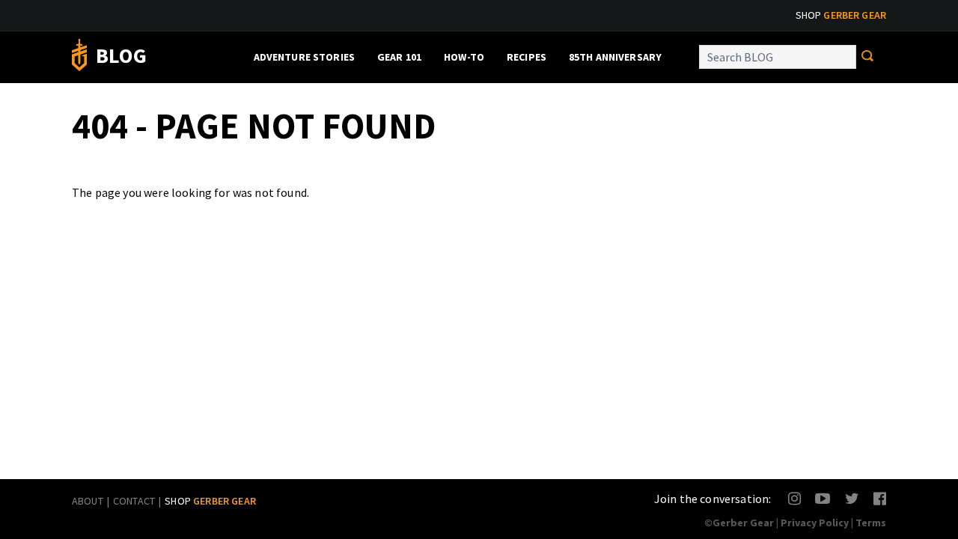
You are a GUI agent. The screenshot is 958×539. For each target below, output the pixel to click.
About (87, 501)
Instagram (795, 498)
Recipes (526, 57)
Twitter (852, 498)
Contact (134, 501)
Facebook (880, 498)
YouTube (822, 498)
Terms (870, 522)
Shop (841, 15)
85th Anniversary (615, 57)
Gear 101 (399, 57)
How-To (464, 57)
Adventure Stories (304, 57)
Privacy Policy (815, 522)
